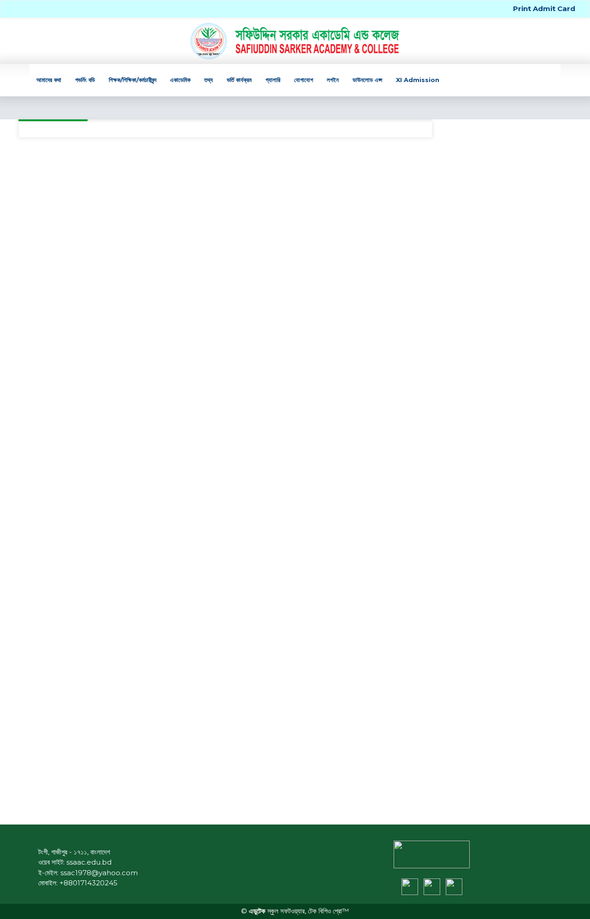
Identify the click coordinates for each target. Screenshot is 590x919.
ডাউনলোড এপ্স (367, 79)
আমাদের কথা (48, 79)
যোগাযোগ (303, 79)
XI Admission (417, 79)
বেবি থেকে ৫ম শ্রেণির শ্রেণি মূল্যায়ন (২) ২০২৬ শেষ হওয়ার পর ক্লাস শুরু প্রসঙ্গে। (504, 315)
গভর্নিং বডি (85, 79)
